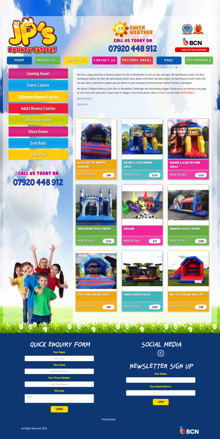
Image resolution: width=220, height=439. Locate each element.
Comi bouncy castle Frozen (94, 229)
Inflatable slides (38, 120)
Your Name (59, 352)
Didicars (129, 229)
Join (161, 402)
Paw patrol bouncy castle (94, 295)
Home (19, 60)
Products (47, 60)
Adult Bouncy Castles (38, 108)
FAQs (168, 60)
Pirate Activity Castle (137, 295)
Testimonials (199, 60)
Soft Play (38, 155)
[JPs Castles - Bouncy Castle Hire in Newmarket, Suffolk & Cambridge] (32, 35)
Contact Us (105, 60)
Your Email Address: (161, 386)
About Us (76, 60)
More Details (86, 174)
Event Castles (38, 85)
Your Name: (161, 374)
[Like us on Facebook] (161, 353)
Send (59, 409)
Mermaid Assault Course (185, 229)
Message (59, 390)
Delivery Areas (136, 60)
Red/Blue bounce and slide (187, 295)
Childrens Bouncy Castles (38, 97)
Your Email (59, 365)
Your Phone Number (59, 378)
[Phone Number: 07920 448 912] (133, 48)
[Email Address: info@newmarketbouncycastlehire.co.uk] (192, 49)
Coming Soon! (38, 73)
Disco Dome (38, 131)
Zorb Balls (38, 143)
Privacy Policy (108, 419)
